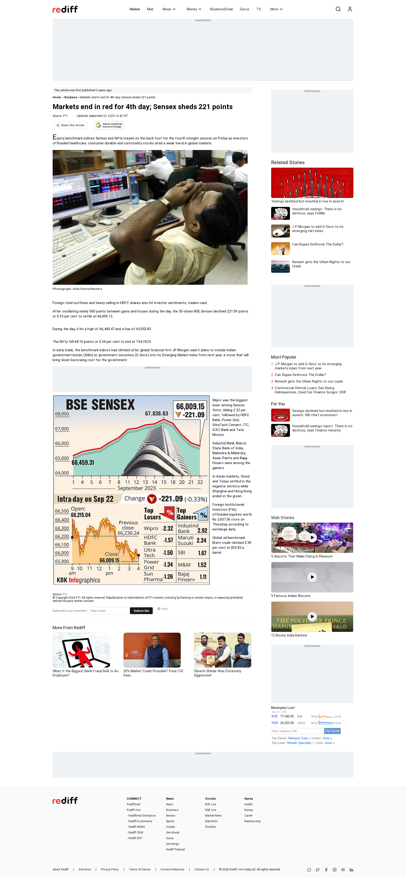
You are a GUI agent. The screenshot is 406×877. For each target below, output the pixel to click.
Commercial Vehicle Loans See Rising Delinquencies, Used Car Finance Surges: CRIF (310, 390)
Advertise (85, 869)
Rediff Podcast (175, 849)
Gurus (244, 9)
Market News (213, 815)
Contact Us (202, 869)
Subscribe (141, 610)
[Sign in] (349, 9)
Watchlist (211, 821)
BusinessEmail (221, 9)
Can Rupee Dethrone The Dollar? (300, 375)
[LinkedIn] (351, 870)
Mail (150, 9)
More (274, 9)
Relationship (252, 821)
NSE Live (210, 810)
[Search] (338, 9)
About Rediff (61, 869)
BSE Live (210, 804)
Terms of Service (140, 869)
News (167, 9)
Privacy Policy (110, 869)
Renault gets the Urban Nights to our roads (309, 381)
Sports (170, 821)
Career (248, 815)
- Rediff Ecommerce (139, 821)
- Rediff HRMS (135, 827)
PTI (65, 116)
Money (192, 9)
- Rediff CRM (135, 832)
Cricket (170, 827)
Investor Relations (172, 869)
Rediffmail (133, 804)
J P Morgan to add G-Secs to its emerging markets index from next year (308, 366)
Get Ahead (173, 832)
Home (135, 9)
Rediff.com (237, 869)
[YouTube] (343, 870)
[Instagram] (334, 870)
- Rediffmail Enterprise (141, 815)
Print (165, 609)
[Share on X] (318, 870)
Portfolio (210, 827)
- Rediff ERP (134, 838)
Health (248, 804)
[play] (312, 537)
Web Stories (282, 517)
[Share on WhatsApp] (309, 870)
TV (258, 9)
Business (70, 97)
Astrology (172, 843)
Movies (171, 815)
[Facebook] (326, 870)
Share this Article (72, 125)
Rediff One (134, 810)
